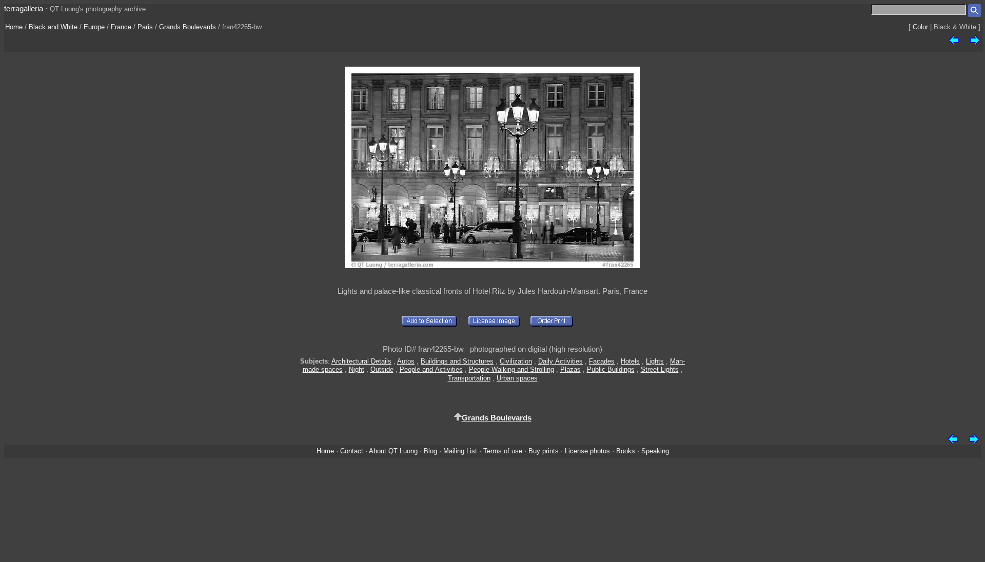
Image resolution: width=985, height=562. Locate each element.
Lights (655, 361)
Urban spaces (517, 378)
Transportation (469, 378)
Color (920, 27)
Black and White (53, 27)
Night (356, 369)
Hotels (630, 361)
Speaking (655, 451)
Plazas (570, 369)
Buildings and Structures (457, 361)
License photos (587, 451)
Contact (351, 451)
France (121, 27)
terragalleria (23, 8)
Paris (145, 27)
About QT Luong (393, 451)
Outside (381, 369)
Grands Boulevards (187, 27)
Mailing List (460, 451)
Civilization (516, 361)
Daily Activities (560, 361)
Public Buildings (611, 369)
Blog (430, 451)
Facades (602, 361)
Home (14, 27)
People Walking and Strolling (511, 369)
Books (625, 451)
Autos (406, 361)
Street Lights (660, 369)
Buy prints (543, 451)
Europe (94, 27)
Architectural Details (361, 361)
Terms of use (502, 451)
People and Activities (431, 369)
